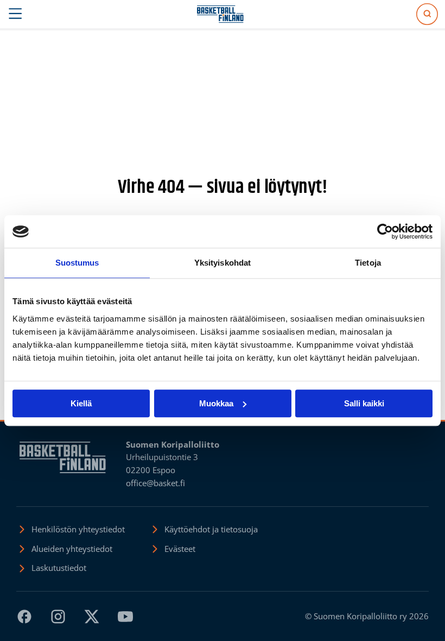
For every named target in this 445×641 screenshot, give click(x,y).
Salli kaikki (364, 403)
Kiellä (81, 403)
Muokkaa (216, 403)
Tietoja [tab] (368, 262)
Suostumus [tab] (77, 262)
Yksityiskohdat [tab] (222, 262)
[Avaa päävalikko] (15, 14)
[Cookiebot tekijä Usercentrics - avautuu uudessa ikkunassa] (385, 231)
